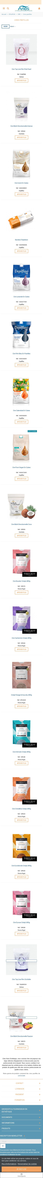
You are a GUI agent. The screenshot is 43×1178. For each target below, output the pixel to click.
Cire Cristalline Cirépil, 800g (21, 809)
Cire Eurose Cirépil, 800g (21, 922)
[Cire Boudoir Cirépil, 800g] (21, 561)
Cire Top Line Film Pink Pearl (21, 69)
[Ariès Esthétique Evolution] (24, 8)
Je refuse (21, 1169)
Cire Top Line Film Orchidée (21, 979)
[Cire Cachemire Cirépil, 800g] (21, 618)
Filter (5, 26)
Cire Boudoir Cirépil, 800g (21, 581)
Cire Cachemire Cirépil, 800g (21, 638)
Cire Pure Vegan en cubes (21, 467)
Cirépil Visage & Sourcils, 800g (21, 695)
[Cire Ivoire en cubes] (21, 163)
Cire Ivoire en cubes (21, 183)
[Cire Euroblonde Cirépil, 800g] (21, 845)
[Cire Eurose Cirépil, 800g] (21, 902)
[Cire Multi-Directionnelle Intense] (21, 106)
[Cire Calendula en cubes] (21, 390)
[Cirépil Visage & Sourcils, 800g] (21, 675)
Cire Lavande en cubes (21, 297)
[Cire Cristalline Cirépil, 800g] (21, 789)
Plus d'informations (9, 1164)
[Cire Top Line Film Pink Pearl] (21, 49)
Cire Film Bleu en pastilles (21, 353)
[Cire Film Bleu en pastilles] (21, 333)
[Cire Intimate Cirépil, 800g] (21, 732)
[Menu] (4, 8)
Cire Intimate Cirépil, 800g (21, 752)
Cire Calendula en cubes (21, 410)
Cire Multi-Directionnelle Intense (21, 126)
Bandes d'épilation (21, 240)
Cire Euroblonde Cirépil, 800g (21, 866)
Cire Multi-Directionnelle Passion (21, 1036)
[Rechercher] (8, 8)
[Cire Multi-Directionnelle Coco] (21, 504)
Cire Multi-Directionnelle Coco (21, 524)
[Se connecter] (39, 8)
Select (12, 26)
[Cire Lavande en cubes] (21, 276)
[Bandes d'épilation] (21, 220)
